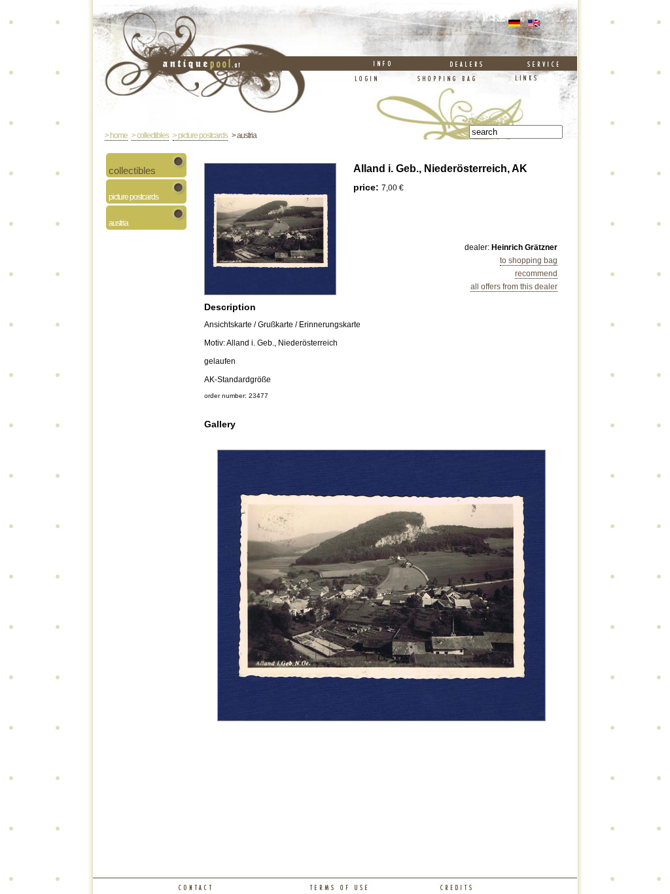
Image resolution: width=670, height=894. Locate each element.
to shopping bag (528, 260)
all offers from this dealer (513, 286)
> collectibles (150, 135)
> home (116, 135)
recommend (536, 273)
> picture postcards (200, 135)
